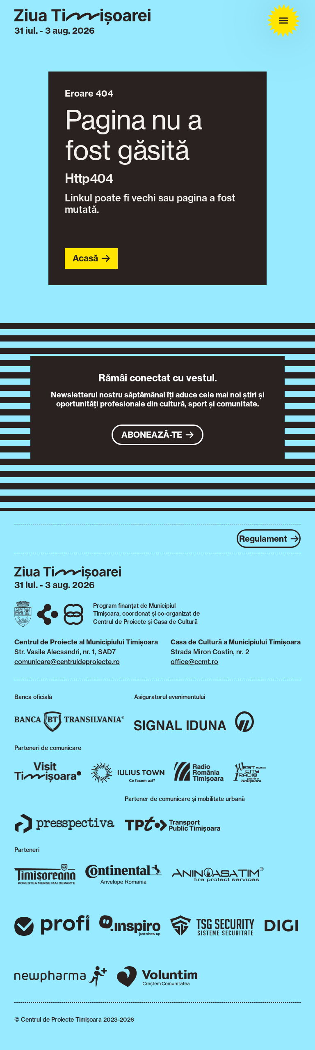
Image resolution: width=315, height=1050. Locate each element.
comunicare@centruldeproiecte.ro (67, 662)
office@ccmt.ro (194, 662)
